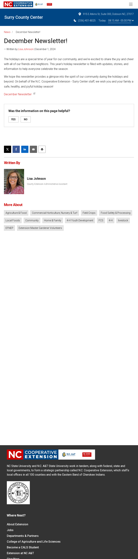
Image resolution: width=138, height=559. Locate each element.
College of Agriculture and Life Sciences (34, 541)
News (7, 32)
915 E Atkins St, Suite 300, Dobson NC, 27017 (108, 14)
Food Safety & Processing (115, 212)
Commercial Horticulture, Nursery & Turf (54, 212)
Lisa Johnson (26, 49)
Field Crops (89, 212)
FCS (101, 220)
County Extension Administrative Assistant (47, 184)
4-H (111, 220)
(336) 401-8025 (87, 20)
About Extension (17, 524)
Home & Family (52, 220)
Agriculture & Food (16, 212)
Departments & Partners (23, 536)
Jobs (10, 530)
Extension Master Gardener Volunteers (40, 228)
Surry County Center (23, 17)
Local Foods (13, 220)
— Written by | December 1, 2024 (30, 49)
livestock (123, 220)
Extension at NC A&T (20, 553)
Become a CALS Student (23, 547)
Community (32, 220)
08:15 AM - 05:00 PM (119, 20)
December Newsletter (18, 94)
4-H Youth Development (80, 220)
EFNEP (9, 228)
